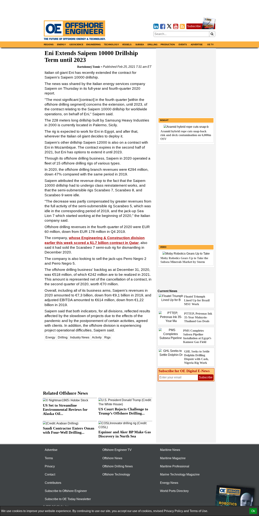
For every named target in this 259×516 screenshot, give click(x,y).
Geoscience (76, 44)
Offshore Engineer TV (117, 449)
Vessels (126, 44)
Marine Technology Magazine (180, 474)
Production (168, 44)
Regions (48, 44)
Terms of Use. (199, 511)
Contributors (53, 482)
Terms (49, 458)
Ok (253, 511)
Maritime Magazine (173, 458)
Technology (111, 44)
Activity (97, 337)
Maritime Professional (174, 466)
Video (163, 247)
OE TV (210, 44)
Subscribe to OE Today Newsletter (68, 499)
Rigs (107, 337)
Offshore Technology (116, 474)
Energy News (169, 482)
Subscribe (194, 26)
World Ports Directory (174, 491)
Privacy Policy (173, 511)
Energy (61, 44)
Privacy (50, 466)
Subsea (139, 44)
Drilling (153, 44)
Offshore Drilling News (117, 466)
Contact (50, 474)
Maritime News (170, 449)
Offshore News (112, 458)
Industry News (79, 337)
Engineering (93, 44)
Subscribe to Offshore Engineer (66, 491)
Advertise (196, 44)
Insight (164, 120)
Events (183, 44)
